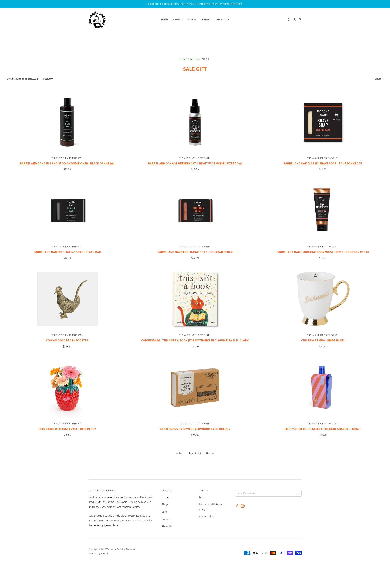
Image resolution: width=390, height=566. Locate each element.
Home (164, 19)
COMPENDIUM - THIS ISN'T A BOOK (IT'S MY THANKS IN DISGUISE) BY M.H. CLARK (195, 340)
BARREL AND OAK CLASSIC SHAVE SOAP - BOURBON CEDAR (323, 163)
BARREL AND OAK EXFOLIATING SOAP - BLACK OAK (67, 252)
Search (202, 497)
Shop (176, 19)
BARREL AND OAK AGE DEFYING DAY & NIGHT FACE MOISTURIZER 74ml (195, 163)
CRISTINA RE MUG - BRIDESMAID (322, 340)
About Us (222, 19)
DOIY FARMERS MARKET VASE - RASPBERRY (67, 429)
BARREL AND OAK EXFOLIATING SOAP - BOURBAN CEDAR (195, 252)
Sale (190, 19)
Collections (193, 59)
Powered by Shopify (98, 553)
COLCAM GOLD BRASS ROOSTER (67, 340)
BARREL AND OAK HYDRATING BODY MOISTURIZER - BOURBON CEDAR (323, 252)
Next (208, 453)
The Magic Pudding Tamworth (67, 158)
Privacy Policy (206, 516)
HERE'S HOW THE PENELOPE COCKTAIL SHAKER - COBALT (323, 429)
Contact (206, 19)
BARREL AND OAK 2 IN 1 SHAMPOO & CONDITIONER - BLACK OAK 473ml (67, 163)
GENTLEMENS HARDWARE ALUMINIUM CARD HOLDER (195, 429)
